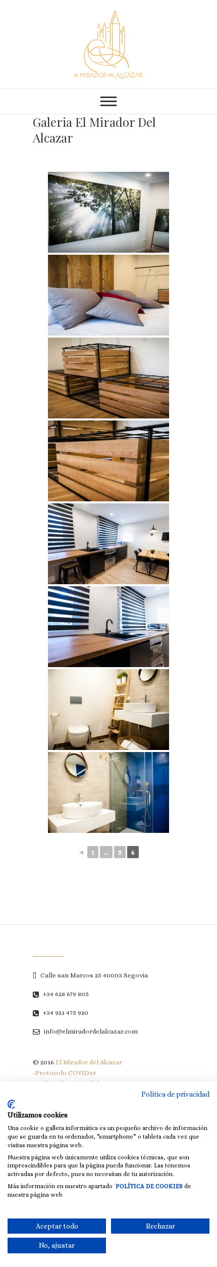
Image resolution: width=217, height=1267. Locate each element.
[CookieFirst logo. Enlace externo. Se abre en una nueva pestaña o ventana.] (11, 1104)
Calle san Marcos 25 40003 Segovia (93, 975)
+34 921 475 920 (64, 1012)
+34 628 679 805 (65, 994)
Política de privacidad (175, 1094)
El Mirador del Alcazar (89, 1062)
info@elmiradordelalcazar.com (90, 1031)
